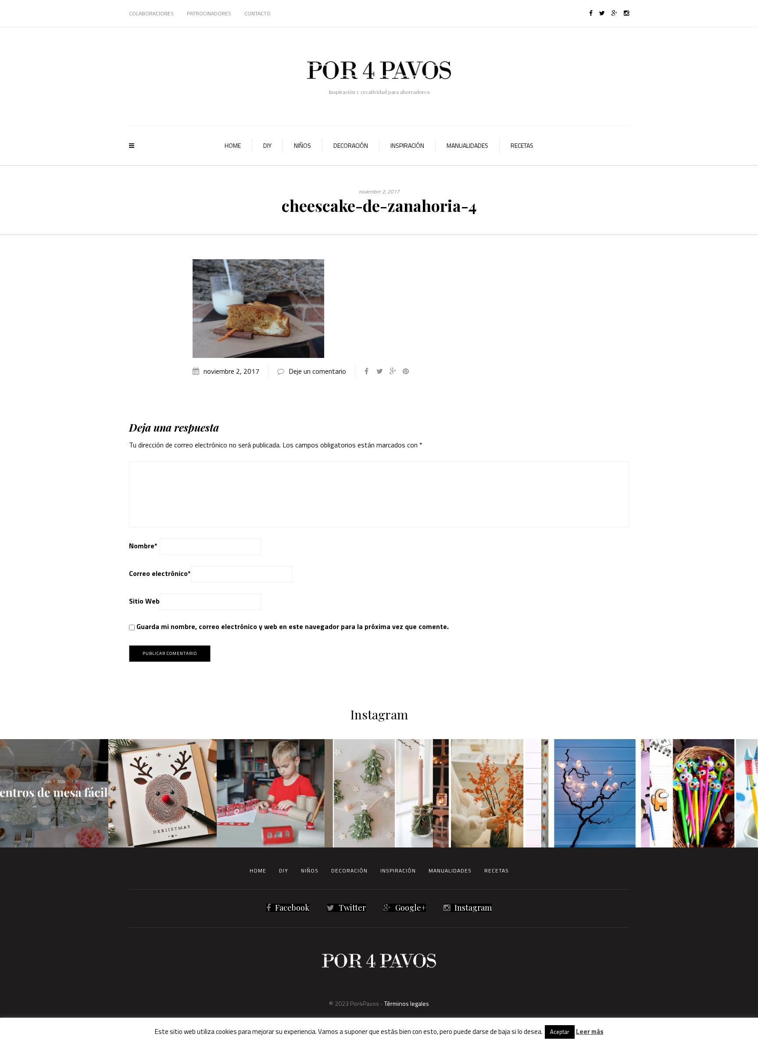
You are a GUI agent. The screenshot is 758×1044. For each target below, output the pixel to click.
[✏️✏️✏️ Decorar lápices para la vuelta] (704, 793)
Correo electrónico (160, 573)
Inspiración (407, 145)
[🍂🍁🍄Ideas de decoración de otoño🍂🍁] (487, 793)
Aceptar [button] (559, 1031)
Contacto (257, 13)
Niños (302, 145)
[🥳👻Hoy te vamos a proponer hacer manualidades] (595, 793)
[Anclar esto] (405, 371)
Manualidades (467, 145)
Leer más (590, 1031)
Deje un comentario (317, 371)
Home (233, 145)
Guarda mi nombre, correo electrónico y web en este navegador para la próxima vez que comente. (292, 626)
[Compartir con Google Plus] (392, 371)
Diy (267, 145)
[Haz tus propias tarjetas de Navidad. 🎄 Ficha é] (162, 793)
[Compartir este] (366, 371)
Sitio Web (144, 601)
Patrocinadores (209, 13)
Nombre (143, 545)
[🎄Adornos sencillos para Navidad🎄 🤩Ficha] (379, 793)
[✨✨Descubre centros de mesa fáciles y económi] (54, 793)
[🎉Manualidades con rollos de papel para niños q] (271, 793)
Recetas (522, 145)
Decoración (350, 145)
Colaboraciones (151, 13)
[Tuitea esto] (379, 371)
